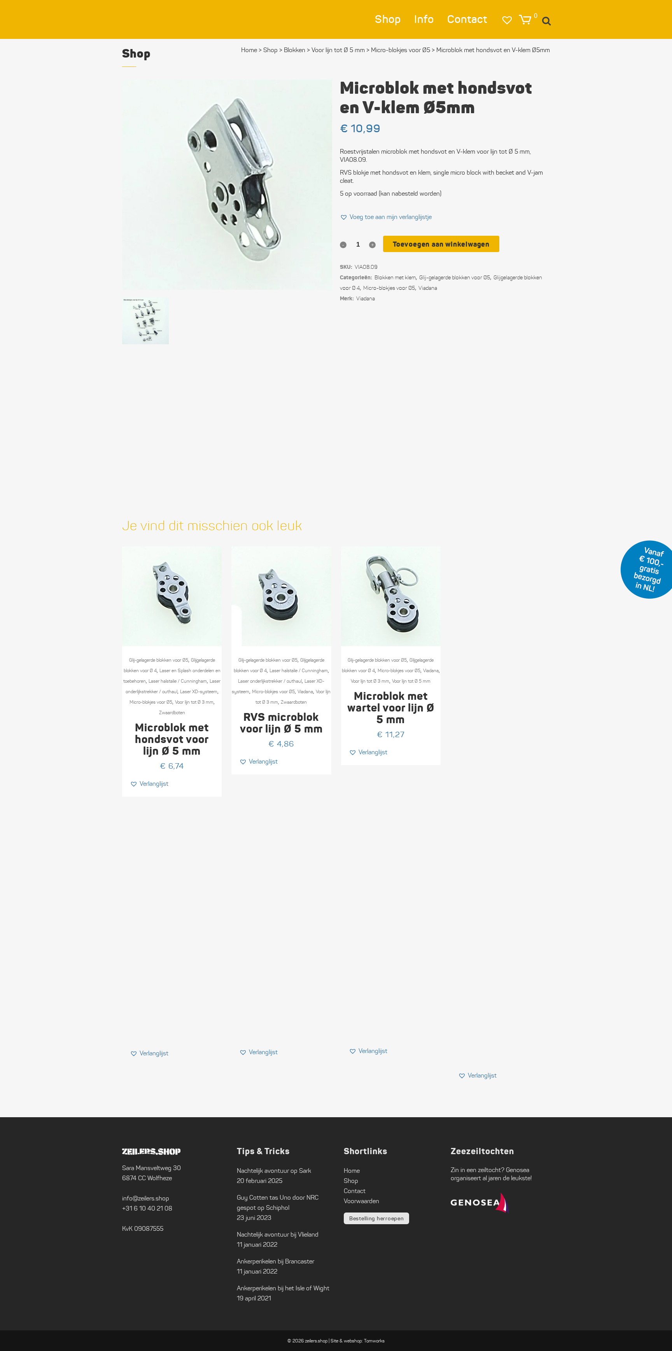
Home (249, 50)
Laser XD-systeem (198, 691)
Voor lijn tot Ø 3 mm (194, 702)
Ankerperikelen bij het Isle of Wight (283, 1288)
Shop (270, 50)
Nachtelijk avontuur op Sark (274, 1170)
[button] (386, 217)
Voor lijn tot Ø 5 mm (338, 50)
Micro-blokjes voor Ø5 (389, 288)
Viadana (365, 298)
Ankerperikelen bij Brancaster (275, 1261)
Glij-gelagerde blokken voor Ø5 (158, 660)
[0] (525, 19)
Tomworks (374, 1341)
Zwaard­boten (172, 712)
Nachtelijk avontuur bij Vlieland (277, 1234)
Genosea (517, 1170)
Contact (355, 1191)
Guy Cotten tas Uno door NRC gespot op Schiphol (277, 1202)
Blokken (294, 50)
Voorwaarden (361, 1201)
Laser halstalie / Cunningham (178, 681)
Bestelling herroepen (376, 1218)
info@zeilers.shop (145, 1198)
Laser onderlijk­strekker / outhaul (270, 681)
